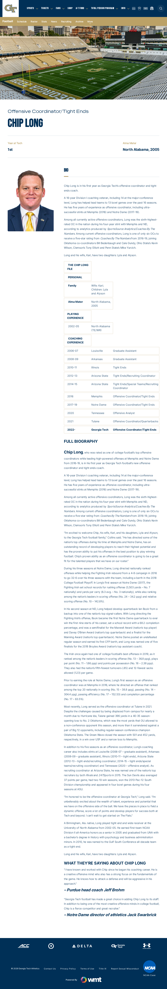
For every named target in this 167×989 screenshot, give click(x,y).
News (54, 21)
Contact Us (50, 968)
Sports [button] (30, 8)
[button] (161, 8)
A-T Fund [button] (80, 8)
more (90, 21)
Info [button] (123, 8)
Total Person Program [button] (102, 8)
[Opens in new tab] (24, 946)
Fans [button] (58, 8)
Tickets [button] (45, 8)
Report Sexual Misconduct (125, 968)
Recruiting (66, 21)
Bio (66, 170)
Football (7, 21)
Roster (34, 21)
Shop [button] (70, 8)
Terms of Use (87, 968)
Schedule (22, 21)
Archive (79, 21)
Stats (44, 21)
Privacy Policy (68, 968)
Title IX (102, 968)
